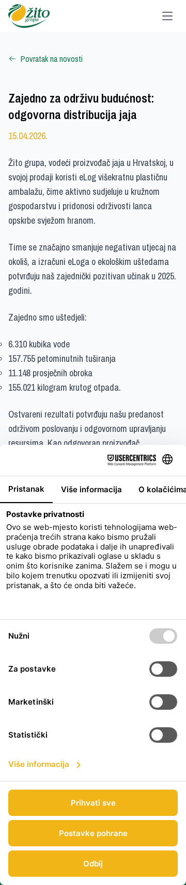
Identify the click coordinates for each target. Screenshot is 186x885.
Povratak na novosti (52, 58)
